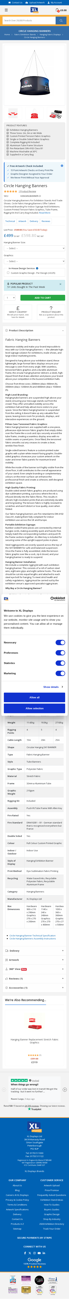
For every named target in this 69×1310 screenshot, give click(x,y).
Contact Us (17, 2)
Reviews (46, 221)
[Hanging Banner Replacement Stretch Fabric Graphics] (34, 1023)
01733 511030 (36, 1153)
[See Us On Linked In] (44, 1252)
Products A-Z (17, 1223)
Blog (17, 1190)
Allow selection (35, 708)
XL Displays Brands (34, 1171)
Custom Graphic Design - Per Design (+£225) (33, 272)
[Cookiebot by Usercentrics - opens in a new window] (50, 599)
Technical (10, 221)
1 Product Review (27, 191)
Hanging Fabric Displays (50, 34)
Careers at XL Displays (17, 1195)
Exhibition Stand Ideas (52, 1199)
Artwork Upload (52, 1185)
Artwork (22, 221)
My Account (56, 2)
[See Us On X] (30, 1252)
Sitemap (17, 1228)
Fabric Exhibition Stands (25, 34)
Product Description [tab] (21, 330)
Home (7, 34)
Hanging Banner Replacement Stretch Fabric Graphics (34, 1041)
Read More (44, 212)
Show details (51, 686)
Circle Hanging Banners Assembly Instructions (33, 938)
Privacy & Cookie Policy (17, 1199)
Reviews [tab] (16, 978)
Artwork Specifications (17, 1209)
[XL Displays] (34, 9)
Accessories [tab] (18, 987)
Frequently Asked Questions (51, 1195)
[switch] (60, 652)
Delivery (34, 221)
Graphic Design (52, 1214)
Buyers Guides (51, 1209)
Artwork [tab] (14, 959)
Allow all (34, 697)
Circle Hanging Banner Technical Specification (33, 935)
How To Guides (51, 1204)
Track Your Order (51, 1228)
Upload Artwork (37, 2)
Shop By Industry (51, 1219)
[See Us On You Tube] (39, 1252)
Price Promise (52, 1190)
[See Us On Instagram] (34, 1252)
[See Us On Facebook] (25, 1252)
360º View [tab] (17, 969)
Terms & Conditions (17, 1204)
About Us (17, 1185)
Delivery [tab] (14, 950)
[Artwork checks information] (62, 165)
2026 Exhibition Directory (51, 1223)
